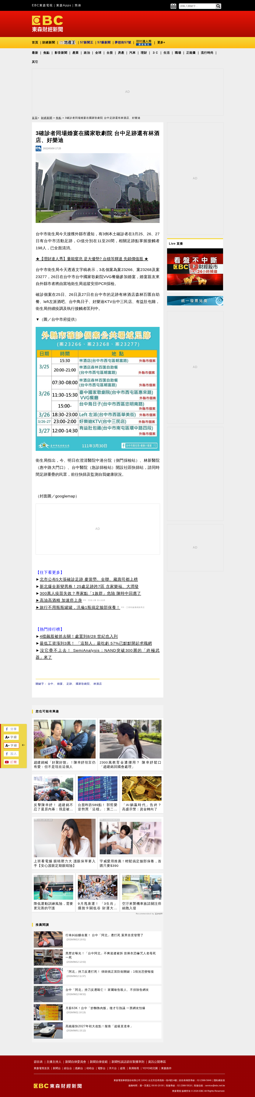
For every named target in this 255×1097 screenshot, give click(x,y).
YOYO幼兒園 (150, 1068)
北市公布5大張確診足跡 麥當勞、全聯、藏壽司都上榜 (89, 579)
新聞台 (57, 1068)
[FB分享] (11, 730)
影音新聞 (61, 52)
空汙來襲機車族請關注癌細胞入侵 (141, 906)
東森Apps (63, 5)
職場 (178, 52)
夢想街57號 (123, 42)
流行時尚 (207, 52)
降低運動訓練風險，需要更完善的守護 (53, 906)
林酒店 (98, 683)
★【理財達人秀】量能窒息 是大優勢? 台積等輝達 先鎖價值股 (89, 259)
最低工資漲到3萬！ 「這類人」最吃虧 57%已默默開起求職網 (96, 643)
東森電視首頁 (41, 1068)
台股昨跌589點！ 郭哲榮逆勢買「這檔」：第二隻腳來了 (97, 807)
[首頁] (47, 23)
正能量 (191, 52)
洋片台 (113, 1068)
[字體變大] (11, 738)
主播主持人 (53, 1061)
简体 (78, 5)
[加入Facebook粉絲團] (11, 755)
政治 (87, 52)
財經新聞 (48, 42)
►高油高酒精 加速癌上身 (59, 600)
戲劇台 (79, 1068)
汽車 (132, 52)
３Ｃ (155, 52)
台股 (110, 52)
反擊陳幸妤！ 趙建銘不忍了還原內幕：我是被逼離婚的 (53, 807)
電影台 (101, 1068)
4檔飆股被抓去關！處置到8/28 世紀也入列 (79, 636)
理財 (144, 52)
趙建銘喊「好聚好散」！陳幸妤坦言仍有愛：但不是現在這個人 (65, 765)
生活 (167, 52)
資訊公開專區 (157, 1061)
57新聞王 (86, 42)
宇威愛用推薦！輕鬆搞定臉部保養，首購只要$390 (130, 863)
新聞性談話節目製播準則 (127, 1061)
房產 (121, 52)
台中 (50, 683)
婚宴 (60, 683)
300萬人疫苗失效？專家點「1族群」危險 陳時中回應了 (90, 593)
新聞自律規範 (99, 1061)
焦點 (46, 52)
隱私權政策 (219, 1080)
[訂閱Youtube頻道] (11, 763)
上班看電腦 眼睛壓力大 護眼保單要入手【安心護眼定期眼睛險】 (65, 863)
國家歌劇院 (83, 683)
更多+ (161, 42)
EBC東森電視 (42, 5)
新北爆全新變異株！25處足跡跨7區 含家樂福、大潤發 (89, 586)
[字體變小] (11, 747)
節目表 (38, 1061)
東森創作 (166, 1068)
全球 (98, 52)
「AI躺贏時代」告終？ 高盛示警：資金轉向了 (141, 807)
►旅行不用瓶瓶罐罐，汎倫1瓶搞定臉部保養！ (78, 607)
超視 (122, 1068)
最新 (35, 52)
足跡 (69, 683)
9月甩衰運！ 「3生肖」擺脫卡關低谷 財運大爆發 (97, 906)
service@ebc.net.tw (215, 1085)
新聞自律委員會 (75, 1061)
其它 (35, 61)
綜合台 (68, 1068)
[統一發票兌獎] (195, 304)
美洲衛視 (134, 1068)
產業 (75, 52)
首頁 (35, 42)
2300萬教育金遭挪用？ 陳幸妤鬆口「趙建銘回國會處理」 (130, 765)
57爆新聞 (104, 42)
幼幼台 (90, 1068)
